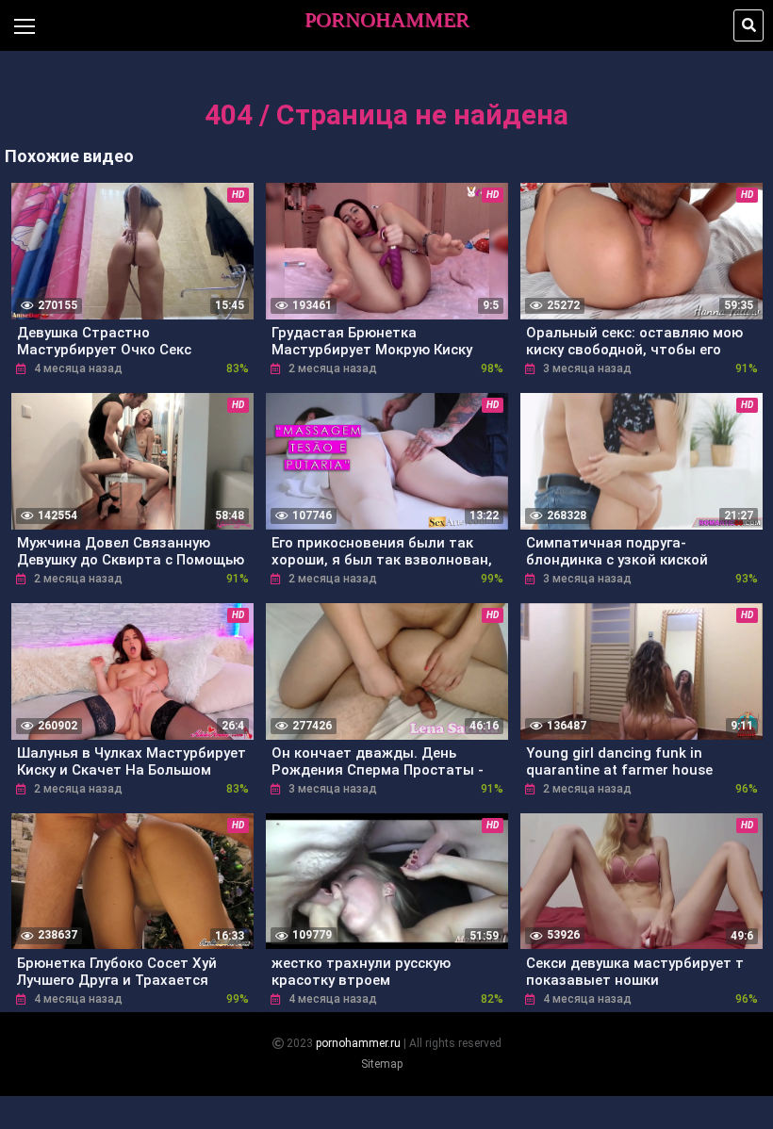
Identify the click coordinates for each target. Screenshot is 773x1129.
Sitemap (382, 1064)
